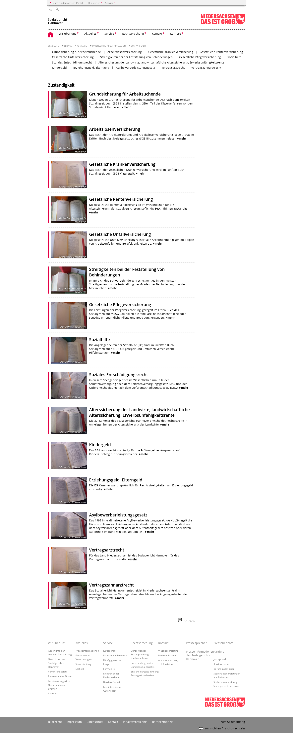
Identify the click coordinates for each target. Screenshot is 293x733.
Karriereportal (221, 664)
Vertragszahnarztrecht (206, 67)
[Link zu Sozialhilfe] (69, 350)
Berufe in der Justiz (223, 668)
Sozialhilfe (234, 57)
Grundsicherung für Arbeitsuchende (76, 52)
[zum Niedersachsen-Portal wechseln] (223, 23)
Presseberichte (223, 643)
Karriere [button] (175, 33)
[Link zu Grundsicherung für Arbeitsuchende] (69, 104)
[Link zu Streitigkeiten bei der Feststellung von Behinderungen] (69, 279)
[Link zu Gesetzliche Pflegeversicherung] (69, 315)
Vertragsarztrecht (173, 67)
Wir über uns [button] (67, 33)
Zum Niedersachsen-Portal (68, 2)
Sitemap (52, 693)
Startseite (53, 46)
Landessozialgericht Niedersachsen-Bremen (59, 684)
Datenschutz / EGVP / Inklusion (109, 46)
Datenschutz (95, 722)
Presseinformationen (87, 650)
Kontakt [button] (157, 33)
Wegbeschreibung (168, 650)
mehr (127, 107)
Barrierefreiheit (112, 682)
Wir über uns (57, 643)
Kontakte (82, 46)
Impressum (74, 722)
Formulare (109, 668)
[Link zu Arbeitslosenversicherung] (69, 139)
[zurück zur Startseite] (57, 19)
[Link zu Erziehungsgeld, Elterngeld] (69, 490)
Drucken (189, 621)
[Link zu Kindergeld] (69, 455)
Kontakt (163, 643)
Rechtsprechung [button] (133, 33)
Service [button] (109, 33)
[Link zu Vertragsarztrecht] (69, 560)
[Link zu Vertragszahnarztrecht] (69, 595)
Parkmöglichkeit (167, 655)
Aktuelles (82, 643)
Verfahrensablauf (57, 671)
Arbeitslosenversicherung (124, 52)
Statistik (80, 668)
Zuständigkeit (138, 46)
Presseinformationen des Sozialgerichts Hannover (198, 655)
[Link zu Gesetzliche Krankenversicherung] (69, 174)
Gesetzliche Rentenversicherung (221, 52)
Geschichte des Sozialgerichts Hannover (56, 663)
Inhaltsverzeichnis (135, 722)
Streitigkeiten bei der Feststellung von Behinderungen (136, 57)
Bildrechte (55, 722)
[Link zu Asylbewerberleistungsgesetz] (69, 525)
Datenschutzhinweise (115, 655)
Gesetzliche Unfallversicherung (73, 57)
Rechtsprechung (142, 643)
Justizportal (109, 650)
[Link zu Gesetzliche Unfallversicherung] (69, 244)
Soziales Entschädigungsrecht (72, 62)
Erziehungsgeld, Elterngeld (91, 67)
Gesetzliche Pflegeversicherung (200, 57)
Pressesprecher (196, 643)
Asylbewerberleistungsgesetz (135, 67)
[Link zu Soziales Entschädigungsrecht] (69, 385)
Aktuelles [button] (90, 33)
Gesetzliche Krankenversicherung (170, 52)
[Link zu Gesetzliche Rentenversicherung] (69, 209)
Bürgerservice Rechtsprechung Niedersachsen (140, 654)
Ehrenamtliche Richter (60, 676)
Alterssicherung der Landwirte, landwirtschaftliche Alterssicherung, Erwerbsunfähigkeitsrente (161, 62)
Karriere (218, 651)
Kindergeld (59, 67)
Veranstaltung (83, 664)
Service (68, 46)
